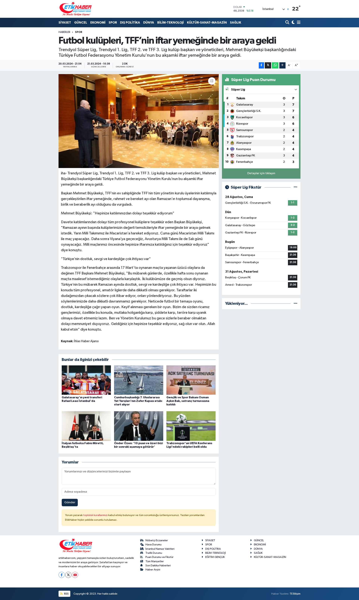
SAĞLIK (235, 22)
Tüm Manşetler (154, 561)
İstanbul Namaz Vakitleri (159, 548)
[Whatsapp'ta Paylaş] (275, 65)
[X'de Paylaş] (268, 65)
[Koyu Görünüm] (292, 23)
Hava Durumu (153, 544)
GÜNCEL (80, 22)
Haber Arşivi (152, 569)
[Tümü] (295, 303)
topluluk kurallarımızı (95, 515)
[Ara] (287, 23)
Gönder (69, 502)
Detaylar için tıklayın (261, 173)
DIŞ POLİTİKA (130, 22)
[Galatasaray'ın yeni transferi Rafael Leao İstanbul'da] (86, 380)
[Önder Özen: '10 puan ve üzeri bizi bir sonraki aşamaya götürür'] (138, 426)
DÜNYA (148, 22)
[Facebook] (62, 575)
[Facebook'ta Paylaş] (261, 65)
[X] (68, 575)
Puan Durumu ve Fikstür (159, 557)
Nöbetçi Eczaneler (156, 540)
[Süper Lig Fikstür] (295, 187)
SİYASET (65, 22)
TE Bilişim (295, 593)
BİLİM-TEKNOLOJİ (170, 22)
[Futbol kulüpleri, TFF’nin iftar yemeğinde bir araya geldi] (139, 121)
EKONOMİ (97, 22)
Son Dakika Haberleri (158, 565)
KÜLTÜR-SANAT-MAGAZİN (207, 22)
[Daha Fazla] (282, 65)
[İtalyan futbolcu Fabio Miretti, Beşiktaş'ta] (86, 426)
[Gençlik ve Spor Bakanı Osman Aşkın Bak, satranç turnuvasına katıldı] (191, 380)
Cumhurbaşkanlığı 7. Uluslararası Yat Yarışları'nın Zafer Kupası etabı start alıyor (138, 401)
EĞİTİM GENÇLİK (215, 557)
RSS (66, 593)
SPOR (113, 22)
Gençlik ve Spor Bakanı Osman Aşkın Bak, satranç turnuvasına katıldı (187, 401)
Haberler (64, 32)
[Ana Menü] (298, 23)
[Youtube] (75, 575)
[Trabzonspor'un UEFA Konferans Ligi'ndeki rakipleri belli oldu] (191, 426)
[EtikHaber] (76, 9)
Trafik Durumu (153, 553)
